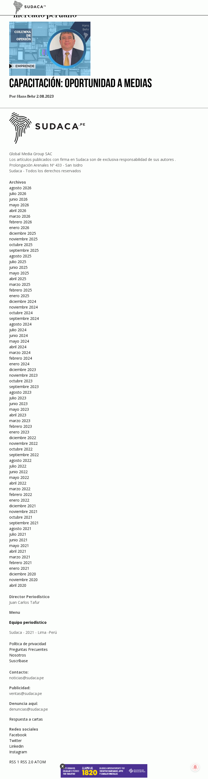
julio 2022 (17, 466)
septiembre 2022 (24, 454)
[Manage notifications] (195, 767)
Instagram (18, 751)
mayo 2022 (19, 477)
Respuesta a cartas (26, 719)
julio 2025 (17, 261)
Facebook (18, 734)
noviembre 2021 (23, 511)
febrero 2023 (20, 426)
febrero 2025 (20, 290)
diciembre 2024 (22, 301)
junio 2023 (18, 403)
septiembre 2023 (24, 386)
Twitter (15, 740)
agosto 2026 (20, 187)
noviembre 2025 (23, 238)
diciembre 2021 (22, 505)
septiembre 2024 (24, 318)
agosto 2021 (20, 528)
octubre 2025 (20, 244)
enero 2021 (19, 568)
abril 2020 (17, 585)
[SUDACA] (29, 8)
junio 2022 (18, 471)
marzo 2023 (19, 420)
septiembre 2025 (24, 250)
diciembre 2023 (22, 369)
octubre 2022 (20, 449)
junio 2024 (18, 335)
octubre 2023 (20, 380)
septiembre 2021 (24, 522)
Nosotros (17, 655)
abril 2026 (17, 210)
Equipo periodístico (28, 622)
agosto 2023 (20, 392)
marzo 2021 (19, 556)
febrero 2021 (20, 562)
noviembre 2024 (23, 307)
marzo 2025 (19, 284)
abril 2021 (17, 551)
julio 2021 (17, 534)
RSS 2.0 (26, 761)
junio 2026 (18, 199)
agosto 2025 (20, 255)
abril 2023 (17, 414)
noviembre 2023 (23, 375)
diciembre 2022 (22, 437)
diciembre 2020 (22, 573)
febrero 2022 (20, 494)
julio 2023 (17, 397)
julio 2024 (17, 329)
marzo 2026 (19, 216)
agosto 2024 (20, 324)
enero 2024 (19, 363)
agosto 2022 (20, 460)
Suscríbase (18, 660)
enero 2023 (19, 432)
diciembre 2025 (22, 233)
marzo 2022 (19, 488)
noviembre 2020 (23, 579)
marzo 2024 (19, 352)
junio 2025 (18, 267)
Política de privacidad (27, 643)
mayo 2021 (19, 545)
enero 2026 (19, 227)
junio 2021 (18, 539)
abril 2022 (17, 483)
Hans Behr (26, 96)
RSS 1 (14, 761)
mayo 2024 (19, 341)
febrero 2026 (20, 221)
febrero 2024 (20, 358)
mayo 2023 (19, 409)
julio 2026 (17, 193)
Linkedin (16, 746)
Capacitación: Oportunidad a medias (80, 84)
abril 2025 (17, 278)
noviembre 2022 (23, 443)
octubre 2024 (20, 312)
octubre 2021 (20, 517)
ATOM (40, 761)
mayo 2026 (19, 204)
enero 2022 (19, 500)
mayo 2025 (19, 273)
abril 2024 (17, 346)
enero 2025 (19, 295)
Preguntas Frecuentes (28, 649)
